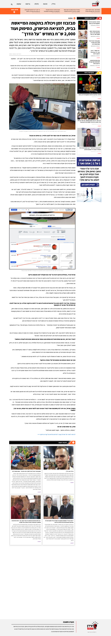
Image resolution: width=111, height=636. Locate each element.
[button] (11, 4)
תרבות (45, 4)
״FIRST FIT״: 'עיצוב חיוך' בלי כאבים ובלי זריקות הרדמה (95, 52)
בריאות (28, 4)
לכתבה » (98, 27)
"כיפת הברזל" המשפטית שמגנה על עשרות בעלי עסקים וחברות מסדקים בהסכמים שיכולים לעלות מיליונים (59, 521)
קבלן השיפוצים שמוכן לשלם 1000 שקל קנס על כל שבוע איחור (94, 62)
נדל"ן (53, 4)
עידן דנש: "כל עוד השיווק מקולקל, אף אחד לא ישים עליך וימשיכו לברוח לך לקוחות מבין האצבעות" (89, 121)
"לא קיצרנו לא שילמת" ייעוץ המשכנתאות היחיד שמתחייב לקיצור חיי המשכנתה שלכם (90, 148)
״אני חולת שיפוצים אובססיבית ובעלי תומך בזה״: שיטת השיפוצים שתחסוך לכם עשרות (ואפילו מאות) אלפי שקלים (26, 521)
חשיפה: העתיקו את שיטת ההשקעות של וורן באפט (94, 22)
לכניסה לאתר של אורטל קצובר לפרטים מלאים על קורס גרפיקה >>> (56, 434)
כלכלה (37, 4)
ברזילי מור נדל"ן (69, 471)
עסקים (19, 4)
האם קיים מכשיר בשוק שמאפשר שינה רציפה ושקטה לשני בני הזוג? (95, 32)
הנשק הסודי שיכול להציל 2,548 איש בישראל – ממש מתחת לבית (94, 42)
